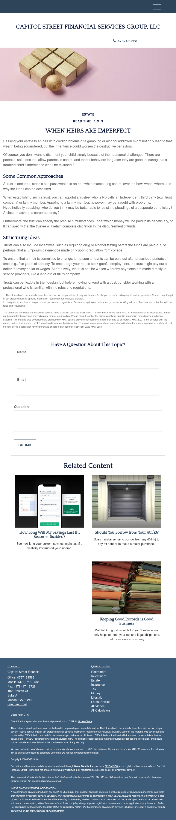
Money (95, 693)
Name (22, 352)
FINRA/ (108, 766)
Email (21, 379)
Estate (95, 680)
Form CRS (23, 714)
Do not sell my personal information (80, 752)
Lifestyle (96, 697)
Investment (98, 676)
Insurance (98, 684)
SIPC (115, 766)
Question (21, 406)
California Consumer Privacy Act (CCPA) (119, 749)
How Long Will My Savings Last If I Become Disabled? (49, 534)
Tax (93, 689)
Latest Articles (100, 702)
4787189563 (127, 40)
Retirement (98, 672)
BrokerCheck (85, 721)
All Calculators (101, 710)
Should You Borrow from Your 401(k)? (127, 532)
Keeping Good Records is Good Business (126, 621)
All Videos (98, 706)
